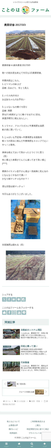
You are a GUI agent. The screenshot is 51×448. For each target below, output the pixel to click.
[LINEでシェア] (18, 299)
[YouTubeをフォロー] (19, 312)
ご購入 (38, 425)
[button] (23, 299)
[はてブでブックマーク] (14, 299)
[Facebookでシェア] (9, 299)
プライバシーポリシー (38, 433)
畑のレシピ (13, 429)
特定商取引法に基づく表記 (38, 429)
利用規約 (13, 433)
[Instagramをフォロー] (14, 312)
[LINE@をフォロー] (24, 312)
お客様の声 (13, 425)
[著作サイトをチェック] (4, 312)
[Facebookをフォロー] (9, 312)
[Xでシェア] (4, 299)
